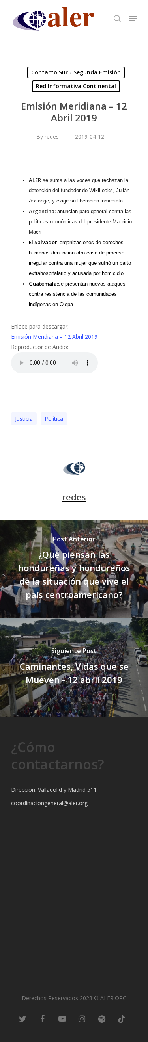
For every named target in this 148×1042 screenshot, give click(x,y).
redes (52, 136)
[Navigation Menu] (133, 18)
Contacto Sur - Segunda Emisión (76, 72)
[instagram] (82, 1018)
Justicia (24, 418)
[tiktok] (121, 1018)
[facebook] (43, 1018)
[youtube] (62, 1018)
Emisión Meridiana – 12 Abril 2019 (54, 336)
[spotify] (102, 1018)
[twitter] (23, 1018)
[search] (117, 18)
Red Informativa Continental (76, 86)
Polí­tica (54, 418)
